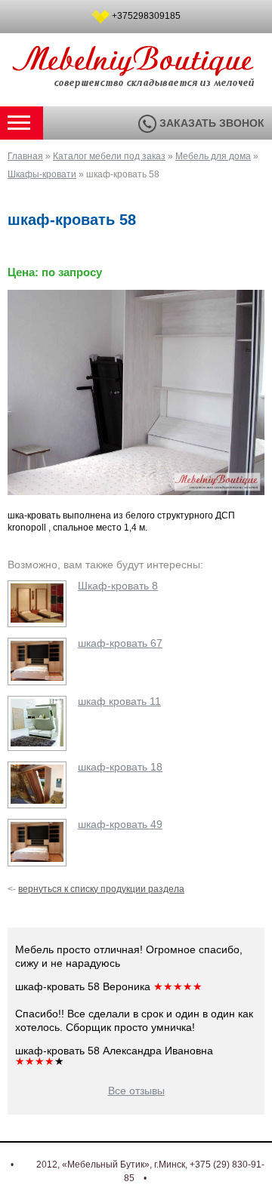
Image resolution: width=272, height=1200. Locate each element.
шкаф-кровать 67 (120, 643)
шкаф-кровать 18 (120, 767)
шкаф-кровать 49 (120, 824)
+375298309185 (146, 16)
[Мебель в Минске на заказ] (136, 80)
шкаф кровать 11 (119, 701)
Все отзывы (136, 1091)
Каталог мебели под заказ (109, 156)
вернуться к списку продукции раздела (101, 889)
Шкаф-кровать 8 (118, 586)
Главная (25, 156)
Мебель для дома (213, 156)
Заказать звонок (210, 123)
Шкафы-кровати (42, 174)
